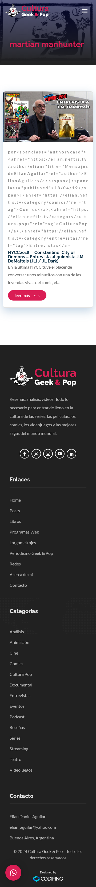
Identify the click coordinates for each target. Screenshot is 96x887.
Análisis (17, 631)
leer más (22, 295)
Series (15, 737)
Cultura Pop (21, 674)
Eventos (17, 706)
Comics (16, 663)
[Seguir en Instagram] (48, 454)
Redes (15, 563)
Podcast (17, 716)
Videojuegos (21, 769)
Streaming (19, 748)
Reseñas (17, 727)
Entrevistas (20, 695)
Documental (21, 684)
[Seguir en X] (36, 454)
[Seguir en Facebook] (24, 454)
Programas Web (24, 531)
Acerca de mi (21, 574)
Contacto (18, 585)
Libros (15, 521)
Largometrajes (23, 542)
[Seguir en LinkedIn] (71, 454)
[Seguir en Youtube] (60, 454)
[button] (13, 873)
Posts (15, 510)
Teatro (15, 759)
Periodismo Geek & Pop (31, 553)
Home (15, 499)
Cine (14, 652)
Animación (19, 642)
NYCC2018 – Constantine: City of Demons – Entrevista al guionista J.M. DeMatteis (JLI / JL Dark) (46, 257)
